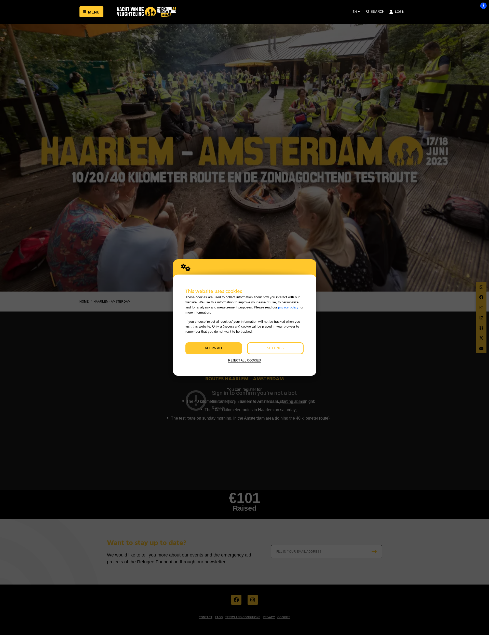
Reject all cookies (244, 360)
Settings (275, 348)
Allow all (214, 348)
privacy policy (288, 307)
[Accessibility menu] (483, 6)
